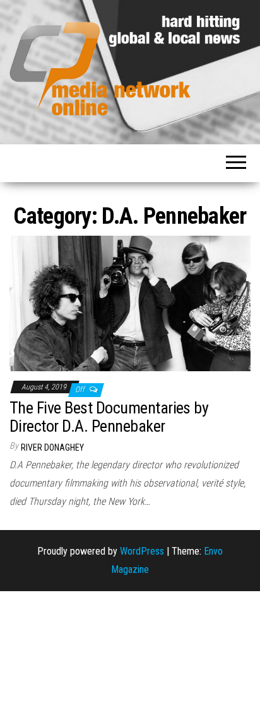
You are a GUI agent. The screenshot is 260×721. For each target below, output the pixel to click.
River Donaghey (52, 447)
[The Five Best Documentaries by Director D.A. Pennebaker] (130, 303)
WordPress (142, 551)
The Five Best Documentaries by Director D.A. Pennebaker (108, 416)
